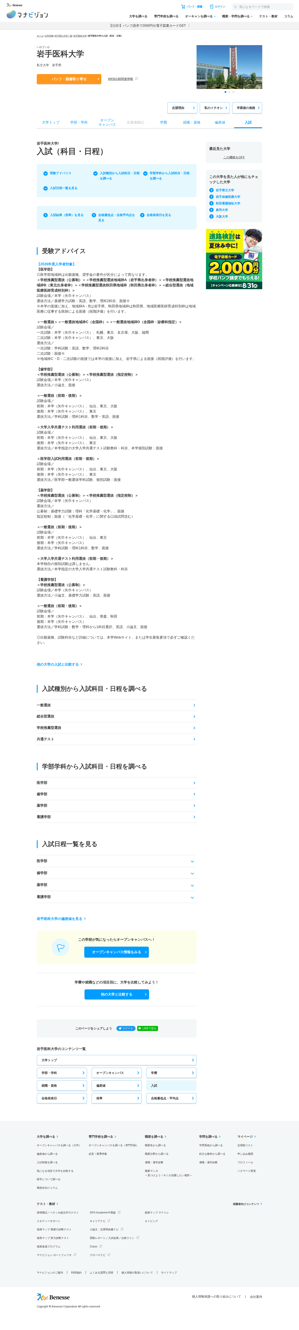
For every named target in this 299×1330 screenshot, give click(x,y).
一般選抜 (44, 705)
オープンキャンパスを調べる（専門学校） (114, 1145)
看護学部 (44, 817)
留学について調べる (48, 1179)
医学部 (42, 783)
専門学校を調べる (166, 16)
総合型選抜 (45, 716)
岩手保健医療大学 (228, 196)
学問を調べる (208, 1136)
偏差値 (101, 1085)
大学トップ (49, 1060)
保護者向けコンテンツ (246, 1204)
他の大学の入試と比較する (58, 664)
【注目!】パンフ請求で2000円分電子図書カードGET (147, 25)
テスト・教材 (268, 16)
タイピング (151, 1221)
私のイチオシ (213, 108)
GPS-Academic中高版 (103, 1212)
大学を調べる (138, 16)
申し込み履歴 (245, 1153)
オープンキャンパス (110, 1073)
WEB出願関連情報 (120, 79)
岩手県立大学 (225, 190)
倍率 (99, 1098)
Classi (93, 1246)
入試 (154, 1085)
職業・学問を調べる (236, 16)
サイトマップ (169, 1272)
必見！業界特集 (98, 1153)
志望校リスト (245, 1145)
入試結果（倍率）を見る (67, 215)
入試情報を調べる (47, 1162)
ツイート (128, 1028)
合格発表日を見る (159, 215)
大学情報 (49, 36)
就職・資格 (49, 1085)
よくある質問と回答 (101, 1272)
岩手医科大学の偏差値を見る (59, 919)
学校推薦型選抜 (49, 728)
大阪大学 (222, 216)
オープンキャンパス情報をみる (116, 952)
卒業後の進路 (246, 108)
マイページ (245, 1136)
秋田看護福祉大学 (228, 203)
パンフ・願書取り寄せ (69, 79)
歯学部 (42, 794)
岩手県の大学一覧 (63, 36)
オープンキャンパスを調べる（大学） (59, 1145)
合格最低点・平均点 (165, 1098)
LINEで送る (149, 1028)
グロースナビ (98, 1255)
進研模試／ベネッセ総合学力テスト (58, 1212)
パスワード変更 (246, 1170)
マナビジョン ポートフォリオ (54, 1255)
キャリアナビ (98, 1221)
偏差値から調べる (47, 1153)
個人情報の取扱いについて (137, 1272)
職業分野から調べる (157, 1153)
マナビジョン (27, 14)
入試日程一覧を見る (63, 188)
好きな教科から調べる (212, 1153)
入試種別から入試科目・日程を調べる (120, 175)
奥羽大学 (222, 209)
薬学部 (42, 805)
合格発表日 (49, 1098)
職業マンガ (168, 1173)
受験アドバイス (60, 173)
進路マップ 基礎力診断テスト (54, 1229)
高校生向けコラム (47, 1187)
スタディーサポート (48, 1221)
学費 (154, 1073)
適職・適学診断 (154, 1162)
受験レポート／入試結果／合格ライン (112, 1238)
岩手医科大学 (80, 36)
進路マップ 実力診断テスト (53, 1238)
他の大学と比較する (116, 994)
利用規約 (76, 1272)
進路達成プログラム (48, 1246)
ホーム (40, 36)
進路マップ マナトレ (157, 1212)
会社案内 (256, 1296)
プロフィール (245, 1162)
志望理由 (178, 108)
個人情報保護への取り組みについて (216, 1296)
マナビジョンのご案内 (50, 1272)
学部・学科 (49, 1073)
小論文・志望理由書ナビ (104, 1229)
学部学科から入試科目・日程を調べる (170, 175)
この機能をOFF (234, 157)
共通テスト (45, 739)
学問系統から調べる (211, 1145)
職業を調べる (154, 1136)
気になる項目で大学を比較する (55, 1170)
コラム (288, 16)
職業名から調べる (155, 1145)
